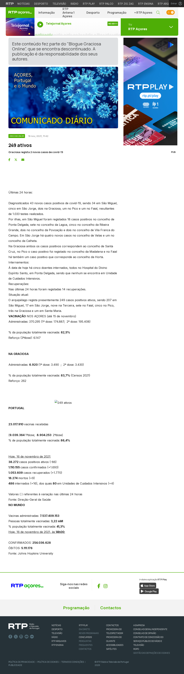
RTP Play (89, 3)
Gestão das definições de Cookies (151, 652)
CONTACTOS (112, 625)
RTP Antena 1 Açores (69, 12)
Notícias (23, 3)
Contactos (110, 607)
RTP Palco (106, 3)
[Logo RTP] (23, 626)
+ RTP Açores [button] (143, 13)
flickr (32, 637)
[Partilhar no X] (15, 160)
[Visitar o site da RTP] (10, 3)
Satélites (111, 648)
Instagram (21, 637)
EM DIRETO (84, 629)
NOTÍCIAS (56, 625)
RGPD (136, 648)
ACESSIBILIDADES (114, 645)
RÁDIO (55, 637)
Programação (116, 13)
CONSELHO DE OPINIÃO (144, 633)
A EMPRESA (139, 625)
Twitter (16, 637)
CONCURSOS (85, 637)
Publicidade (15, 665)
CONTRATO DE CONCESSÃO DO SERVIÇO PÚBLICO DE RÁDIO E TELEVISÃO (148, 641)
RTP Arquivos (167, 3)
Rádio (74, 3)
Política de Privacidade (21, 661)
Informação (46, 13)
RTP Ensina (145, 3)
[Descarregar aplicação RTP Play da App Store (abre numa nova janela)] (147, 585)
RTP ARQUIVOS (59, 641)
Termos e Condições (72, 661)
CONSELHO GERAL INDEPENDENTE (150, 629)
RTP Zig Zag (126, 3)
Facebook (10, 637)
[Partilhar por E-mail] (22, 160)
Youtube (27, 637)
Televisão (59, 3)
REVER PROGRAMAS (89, 633)
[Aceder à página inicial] (20, 12)
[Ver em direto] (20, 27)
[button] (158, 12)
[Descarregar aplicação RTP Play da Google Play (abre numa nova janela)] (149, 591)
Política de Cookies (48, 661)
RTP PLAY (83, 625)
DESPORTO (57, 629)
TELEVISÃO (57, 633)
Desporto (41, 3)
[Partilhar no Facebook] (9, 160)
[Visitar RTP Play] (149, 91)
